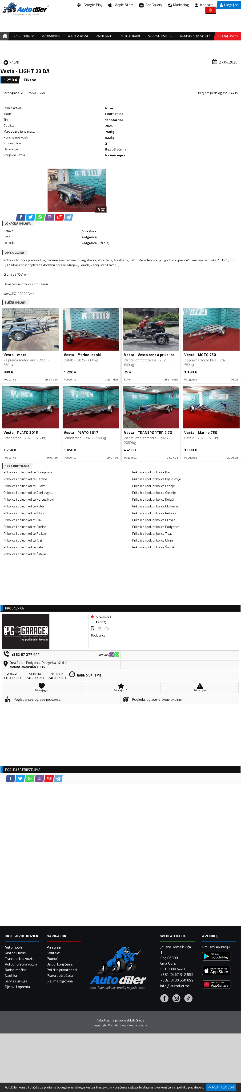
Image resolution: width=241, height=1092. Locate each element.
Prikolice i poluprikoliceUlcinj (152, 540)
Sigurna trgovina (60, 981)
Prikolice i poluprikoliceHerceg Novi (29, 499)
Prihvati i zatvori (221, 1087)
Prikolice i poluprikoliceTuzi (23, 540)
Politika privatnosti (62, 970)
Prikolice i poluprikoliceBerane (25, 478)
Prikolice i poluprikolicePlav (23, 519)
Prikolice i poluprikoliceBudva (24, 485)
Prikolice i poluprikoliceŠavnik (153, 547)
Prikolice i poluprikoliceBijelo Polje (156, 478)
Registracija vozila (195, 36)
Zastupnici (104, 36)
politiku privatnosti (190, 1087)
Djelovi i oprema (17, 986)
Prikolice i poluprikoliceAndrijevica (28, 472)
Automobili (13, 947)
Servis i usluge (16, 981)
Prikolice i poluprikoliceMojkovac (155, 506)
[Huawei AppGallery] (216, 985)
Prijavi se (54, 947)
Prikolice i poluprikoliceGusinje (154, 492)
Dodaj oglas (228, 36)
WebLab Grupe (134, 1020)
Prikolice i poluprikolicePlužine (25, 526)
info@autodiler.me (175, 986)
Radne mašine (16, 970)
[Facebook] (164, 999)
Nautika (11, 975)
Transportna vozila (19, 958)
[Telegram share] (68, 217)
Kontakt (206, 5)
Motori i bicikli (15, 953)
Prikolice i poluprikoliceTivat (152, 533)
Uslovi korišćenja (59, 964)
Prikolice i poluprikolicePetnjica (154, 512)
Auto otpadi (130, 36)
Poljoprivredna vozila (21, 964)
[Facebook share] (21, 217)
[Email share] (59, 217)
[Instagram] (176, 999)
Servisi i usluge (160, 36)
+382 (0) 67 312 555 (176, 974)
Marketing (181, 5)
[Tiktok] (188, 999)
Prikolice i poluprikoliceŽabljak (25, 553)
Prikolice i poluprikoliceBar (151, 472)
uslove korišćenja (162, 1087)
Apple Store (123, 5)
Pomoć (52, 958)
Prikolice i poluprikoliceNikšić (24, 512)
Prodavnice (51, 36)
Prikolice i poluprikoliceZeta (23, 547)
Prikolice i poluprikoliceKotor (24, 506)
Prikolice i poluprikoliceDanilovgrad (28, 492)
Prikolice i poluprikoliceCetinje (153, 485)
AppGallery (153, 5)
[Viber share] (50, 217)
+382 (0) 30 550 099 (176, 980)
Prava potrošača (60, 975)
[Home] (4, 36)
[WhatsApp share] (40, 217)
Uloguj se (231, 5)
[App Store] (216, 971)
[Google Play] (216, 957)
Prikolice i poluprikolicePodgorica (155, 526)
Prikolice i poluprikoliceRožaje (25, 533)
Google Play (92, 5)
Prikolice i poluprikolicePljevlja (153, 519)
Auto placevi (78, 36)
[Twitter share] (30, 217)
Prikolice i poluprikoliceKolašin (154, 499)
